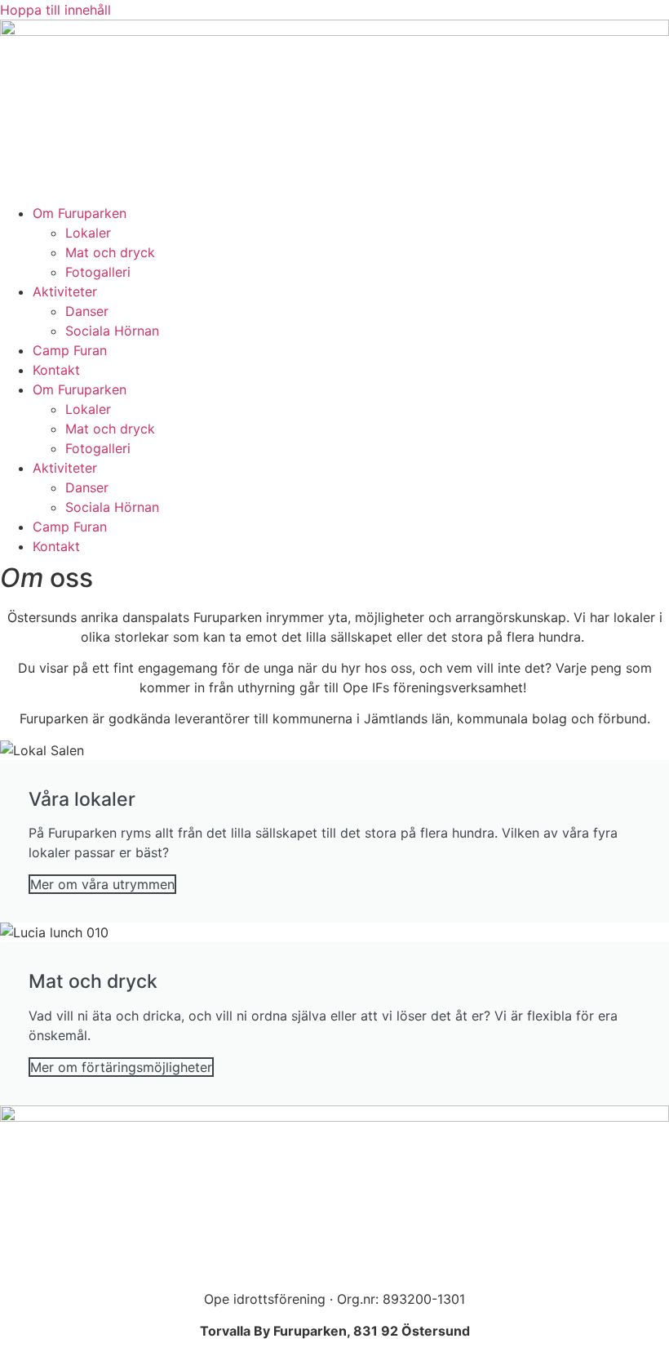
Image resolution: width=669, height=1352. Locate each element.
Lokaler (88, 233)
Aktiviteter (65, 291)
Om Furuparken (79, 213)
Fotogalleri (98, 272)
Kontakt (56, 370)
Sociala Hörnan (112, 330)
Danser (87, 311)
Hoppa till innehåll (55, 10)
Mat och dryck (110, 252)
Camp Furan (70, 350)
